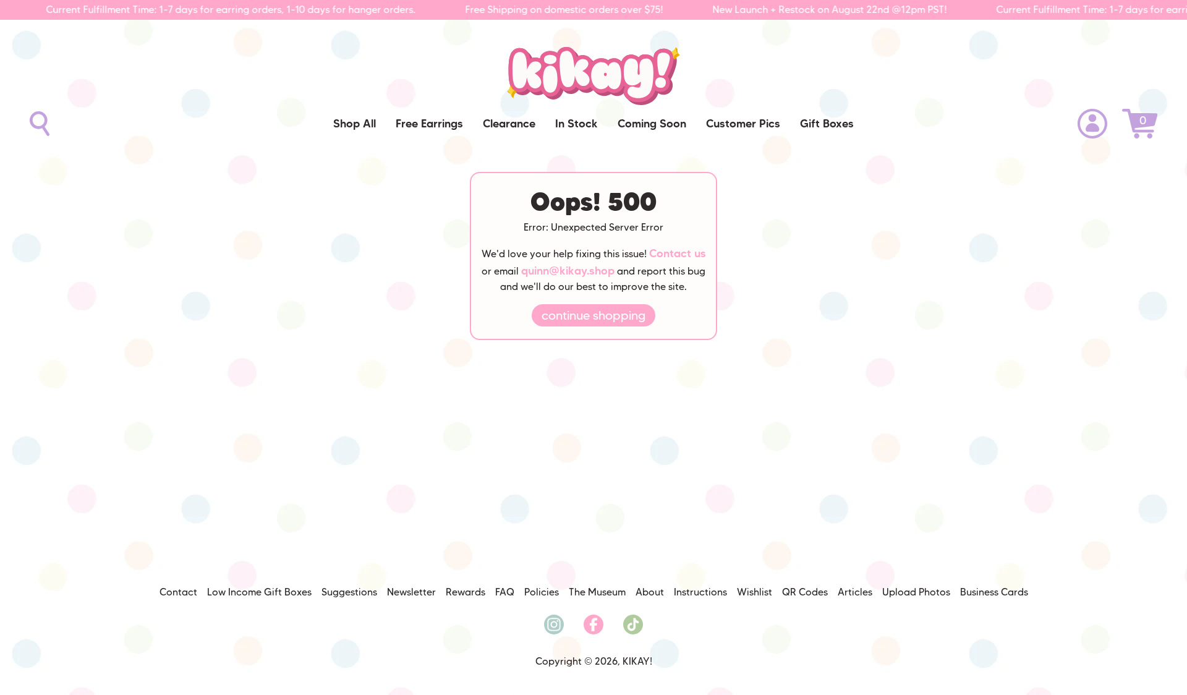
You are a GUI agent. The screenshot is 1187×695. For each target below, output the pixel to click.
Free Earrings (429, 123)
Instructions (700, 592)
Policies (541, 592)
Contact (178, 592)
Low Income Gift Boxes (259, 592)
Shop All (354, 123)
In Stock (576, 123)
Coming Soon (652, 123)
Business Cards (994, 592)
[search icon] (39, 123)
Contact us (677, 253)
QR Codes (805, 592)
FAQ (504, 592)
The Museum (597, 592)
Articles (855, 592)
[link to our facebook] (593, 624)
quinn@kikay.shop (568, 271)
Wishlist (754, 592)
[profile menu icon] (1092, 124)
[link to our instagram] (554, 624)
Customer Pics (743, 123)
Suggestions (349, 592)
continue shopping (593, 315)
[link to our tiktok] (633, 624)
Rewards (465, 592)
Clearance (509, 123)
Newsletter (411, 592)
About (650, 592)
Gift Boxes (827, 123)
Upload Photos (916, 592)
